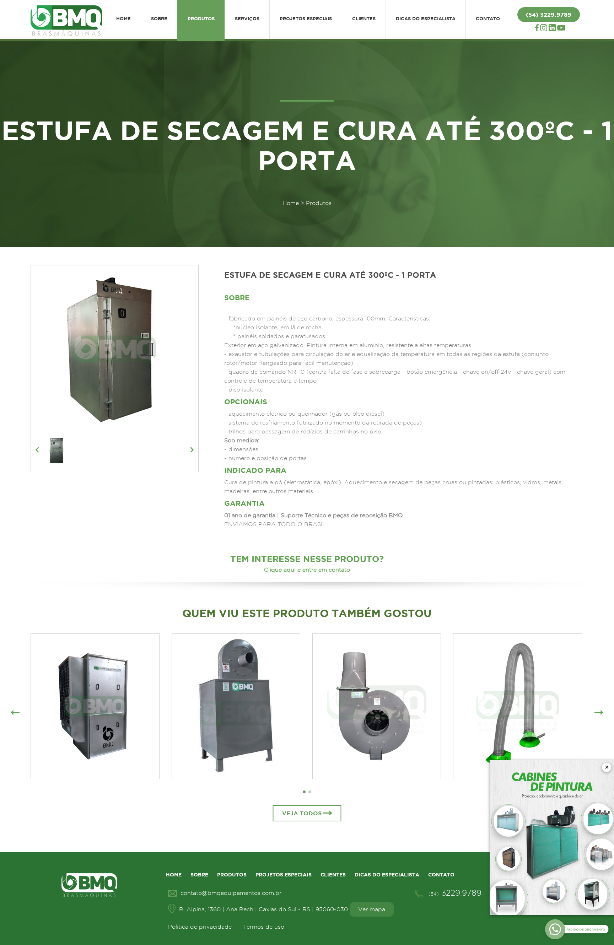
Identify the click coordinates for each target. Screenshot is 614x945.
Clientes (333, 875)
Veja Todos (302, 813)
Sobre (199, 875)
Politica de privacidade (200, 927)
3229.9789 (455, 893)
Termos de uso (263, 927)
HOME (123, 18)
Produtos (232, 875)
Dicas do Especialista (387, 875)
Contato (441, 875)
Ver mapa (371, 909)
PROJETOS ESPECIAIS (306, 18)
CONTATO (488, 18)
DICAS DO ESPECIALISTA (426, 18)
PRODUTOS (201, 18)
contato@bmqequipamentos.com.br (231, 893)
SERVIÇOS (247, 18)
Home (290, 203)
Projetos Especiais (283, 875)
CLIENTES (364, 18)
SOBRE (159, 18)
